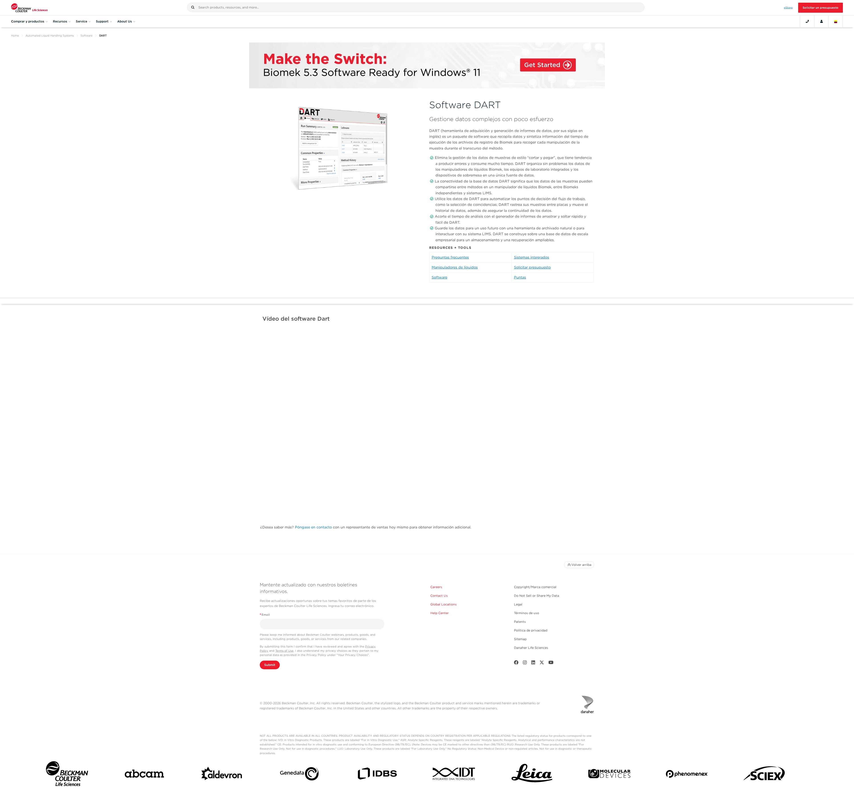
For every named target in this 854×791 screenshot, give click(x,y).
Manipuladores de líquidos (455, 267)
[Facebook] (516, 663)
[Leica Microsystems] (532, 774)
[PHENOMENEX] (687, 775)
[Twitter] (542, 663)
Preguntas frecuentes (450, 257)
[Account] (821, 21)
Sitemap (520, 639)
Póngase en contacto (313, 527)
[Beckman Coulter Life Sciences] (29, 8)
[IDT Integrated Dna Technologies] (454, 774)
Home (15, 35)
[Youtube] (551, 663)
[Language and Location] (836, 21)
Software (87, 35)
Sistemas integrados (531, 257)
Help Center (439, 613)
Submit (269, 665)
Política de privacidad (530, 630)
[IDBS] (377, 775)
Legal (518, 604)
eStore (788, 7)
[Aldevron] (222, 775)
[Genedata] (299, 774)
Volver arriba (581, 564)
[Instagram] (525, 663)
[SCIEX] (764, 775)
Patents (520, 621)
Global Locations (443, 604)
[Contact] (807, 21)
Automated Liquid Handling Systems (50, 35)
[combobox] (416, 7)
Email (265, 614)
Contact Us (439, 595)
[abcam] (144, 774)
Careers (436, 587)
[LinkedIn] (533, 663)
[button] (193, 7)
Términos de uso (526, 613)
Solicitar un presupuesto (820, 7)
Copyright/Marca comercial (535, 587)
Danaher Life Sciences (531, 647)
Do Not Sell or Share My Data (536, 595)
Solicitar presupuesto (532, 267)
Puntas (520, 277)
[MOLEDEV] (609, 774)
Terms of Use (284, 650)
